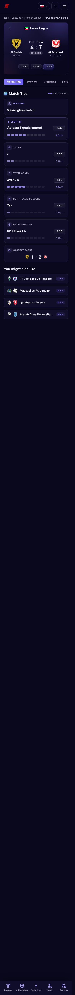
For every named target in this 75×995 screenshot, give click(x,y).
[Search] (55, 6)
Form (65, 81)
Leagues (16, 17)
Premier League (33, 17)
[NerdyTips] (7, 6)
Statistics (50, 81)
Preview (32, 81)
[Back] (9, 28)
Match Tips (14, 81)
